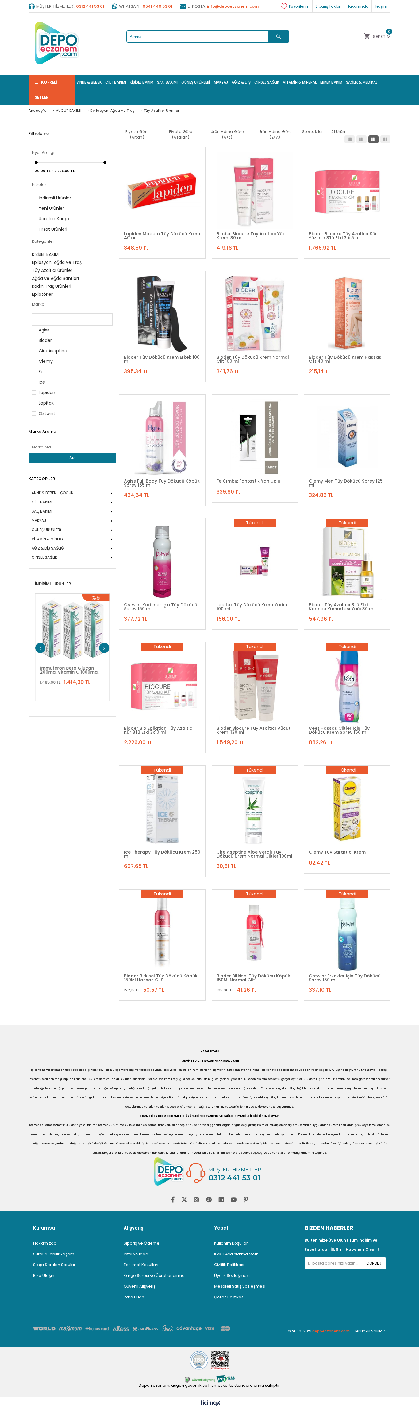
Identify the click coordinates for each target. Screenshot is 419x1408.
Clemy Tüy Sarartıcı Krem (337, 852)
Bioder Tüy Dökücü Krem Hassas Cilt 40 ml (345, 359)
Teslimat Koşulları (141, 1265)
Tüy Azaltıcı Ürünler (52, 270)
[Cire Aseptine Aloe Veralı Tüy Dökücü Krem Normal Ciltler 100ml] (255, 808)
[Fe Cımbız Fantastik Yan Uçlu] (255, 437)
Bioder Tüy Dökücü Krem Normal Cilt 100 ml (253, 359)
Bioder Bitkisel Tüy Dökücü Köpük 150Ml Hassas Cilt (161, 977)
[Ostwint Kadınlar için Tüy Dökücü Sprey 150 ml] (162, 561)
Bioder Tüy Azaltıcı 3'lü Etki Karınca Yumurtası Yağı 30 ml (342, 606)
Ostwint (47, 413)
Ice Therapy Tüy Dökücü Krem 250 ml (162, 854)
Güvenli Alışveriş (140, 1286)
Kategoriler (43, 241)
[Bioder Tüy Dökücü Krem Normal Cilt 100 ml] (255, 314)
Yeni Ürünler (51, 208)
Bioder (45, 340)
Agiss (44, 330)
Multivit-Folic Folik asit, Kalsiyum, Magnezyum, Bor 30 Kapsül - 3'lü (76, 670)
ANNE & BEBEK (89, 82)
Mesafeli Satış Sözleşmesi (239, 1286)
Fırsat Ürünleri (53, 229)
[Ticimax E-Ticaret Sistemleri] (210, 1403)
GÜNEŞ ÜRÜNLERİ (195, 82)
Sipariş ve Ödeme (142, 1243)
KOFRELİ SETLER (46, 90)
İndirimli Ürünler (55, 198)
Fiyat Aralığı (43, 152)
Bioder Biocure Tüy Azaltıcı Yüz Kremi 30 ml (251, 235)
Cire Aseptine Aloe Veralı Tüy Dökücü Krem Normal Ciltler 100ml (254, 854)
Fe (41, 372)
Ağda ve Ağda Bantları (55, 278)
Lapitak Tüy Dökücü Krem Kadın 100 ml (252, 606)
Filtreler (39, 184)
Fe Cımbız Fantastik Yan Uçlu (248, 481)
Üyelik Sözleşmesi (232, 1275)
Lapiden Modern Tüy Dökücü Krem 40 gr (162, 235)
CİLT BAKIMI (115, 82)
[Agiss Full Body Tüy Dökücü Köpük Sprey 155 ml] (162, 437)
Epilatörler (42, 294)
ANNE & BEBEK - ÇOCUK (52, 492)
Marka (38, 304)
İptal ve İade (136, 1254)
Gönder (373, 1263)
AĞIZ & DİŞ (241, 82)
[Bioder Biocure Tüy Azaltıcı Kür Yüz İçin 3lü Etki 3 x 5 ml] (347, 190)
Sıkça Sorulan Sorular (54, 1265)
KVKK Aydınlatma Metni (236, 1254)
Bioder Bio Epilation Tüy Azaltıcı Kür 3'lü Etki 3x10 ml (159, 730)
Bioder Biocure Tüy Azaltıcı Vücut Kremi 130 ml (253, 730)
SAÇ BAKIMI (167, 82)
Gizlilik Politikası (229, 1265)
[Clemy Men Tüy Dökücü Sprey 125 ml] (347, 437)
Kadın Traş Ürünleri (51, 286)
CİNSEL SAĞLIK (266, 82)
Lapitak (46, 403)
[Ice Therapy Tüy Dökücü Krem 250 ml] (162, 808)
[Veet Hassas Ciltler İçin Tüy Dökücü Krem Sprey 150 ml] (347, 685)
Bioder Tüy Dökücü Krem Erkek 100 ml (162, 359)
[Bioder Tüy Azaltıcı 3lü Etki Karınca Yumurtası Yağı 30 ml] (347, 561)
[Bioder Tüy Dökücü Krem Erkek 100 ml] (162, 314)
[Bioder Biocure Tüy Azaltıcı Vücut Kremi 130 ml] (255, 685)
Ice (42, 382)
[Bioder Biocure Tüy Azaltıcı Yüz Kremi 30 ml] (255, 190)
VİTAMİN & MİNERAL (300, 82)
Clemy (46, 361)
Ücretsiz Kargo (54, 219)
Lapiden (47, 392)
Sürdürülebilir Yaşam (53, 1254)
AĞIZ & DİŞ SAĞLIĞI (48, 548)
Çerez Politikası (229, 1297)
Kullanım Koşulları (231, 1243)
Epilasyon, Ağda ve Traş (57, 262)
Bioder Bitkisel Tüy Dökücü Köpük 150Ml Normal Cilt (253, 977)
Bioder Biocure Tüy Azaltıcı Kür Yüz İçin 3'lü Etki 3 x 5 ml (343, 235)
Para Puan (134, 1297)
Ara (72, 458)
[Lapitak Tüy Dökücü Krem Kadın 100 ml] (255, 561)
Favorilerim (299, 6)
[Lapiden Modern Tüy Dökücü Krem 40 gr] (162, 190)
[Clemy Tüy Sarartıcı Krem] (347, 808)
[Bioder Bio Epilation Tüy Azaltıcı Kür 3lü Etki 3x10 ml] (162, 685)
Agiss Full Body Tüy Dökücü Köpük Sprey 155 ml (162, 483)
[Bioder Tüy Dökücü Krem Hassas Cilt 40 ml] (347, 314)
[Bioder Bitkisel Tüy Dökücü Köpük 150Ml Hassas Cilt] (162, 932)
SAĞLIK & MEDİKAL (361, 82)
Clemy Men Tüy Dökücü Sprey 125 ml (346, 483)
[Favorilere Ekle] (80, 625)
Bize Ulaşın (43, 1275)
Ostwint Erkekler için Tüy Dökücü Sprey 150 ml (345, 977)
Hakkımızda (44, 1243)
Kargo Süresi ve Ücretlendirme (154, 1275)
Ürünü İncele (99, 625)
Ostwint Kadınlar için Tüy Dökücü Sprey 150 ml (160, 606)
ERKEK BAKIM (331, 82)
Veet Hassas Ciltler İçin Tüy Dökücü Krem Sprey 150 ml (339, 730)
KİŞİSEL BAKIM (141, 82)
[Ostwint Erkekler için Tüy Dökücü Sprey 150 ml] (347, 932)
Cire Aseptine (53, 351)
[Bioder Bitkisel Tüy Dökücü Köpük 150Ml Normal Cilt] (255, 932)
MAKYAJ (221, 82)
